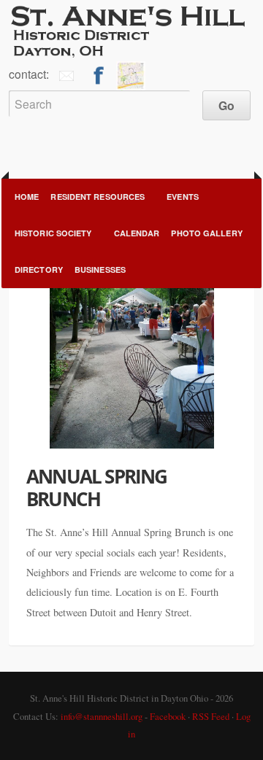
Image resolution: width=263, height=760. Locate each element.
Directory (39, 269)
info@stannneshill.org (101, 716)
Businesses (100, 269)
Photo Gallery (206, 233)
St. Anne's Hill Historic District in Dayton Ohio (131, 30)
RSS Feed (210, 716)
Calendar (137, 233)
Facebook (168, 716)
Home (27, 196)
